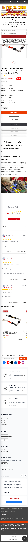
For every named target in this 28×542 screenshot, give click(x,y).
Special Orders (4, 420)
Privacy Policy (4, 424)
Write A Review (14, 219)
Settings (14, 533)
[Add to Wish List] (22, 311)
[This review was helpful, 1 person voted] (21, 302)
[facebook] (4, 362)
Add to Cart (12, 342)
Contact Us (3, 416)
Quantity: (3, 105)
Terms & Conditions (5, 418)
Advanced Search (15, 508)
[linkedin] (15, 362)
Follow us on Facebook (15, 502)
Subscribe (22, 358)
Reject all (14, 536)
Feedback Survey (4, 434)
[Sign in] (10, 2)
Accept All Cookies (14, 539)
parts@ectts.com (4, 463)
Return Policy (4, 422)
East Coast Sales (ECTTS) (6, 436)
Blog (21, 508)
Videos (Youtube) (4, 439)
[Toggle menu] (3, 2)
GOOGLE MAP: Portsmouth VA (7, 469)
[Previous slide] (21, 475)
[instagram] (23, 362)
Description (14, 124)
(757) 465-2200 (4, 462)
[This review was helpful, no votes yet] (21, 252)
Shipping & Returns (14, 128)
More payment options (14, 116)
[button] (13, 62)
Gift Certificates (4, 438)
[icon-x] (11, 362)
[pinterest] (19, 362)
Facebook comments (14, 131)
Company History (4, 451)
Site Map (8, 508)
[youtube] (8, 362)
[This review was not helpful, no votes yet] (24, 252)
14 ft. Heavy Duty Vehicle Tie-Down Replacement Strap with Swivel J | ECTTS (11, 333)
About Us (3, 449)
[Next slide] (25, 475)
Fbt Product (14, 135)
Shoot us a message (20, 403)
